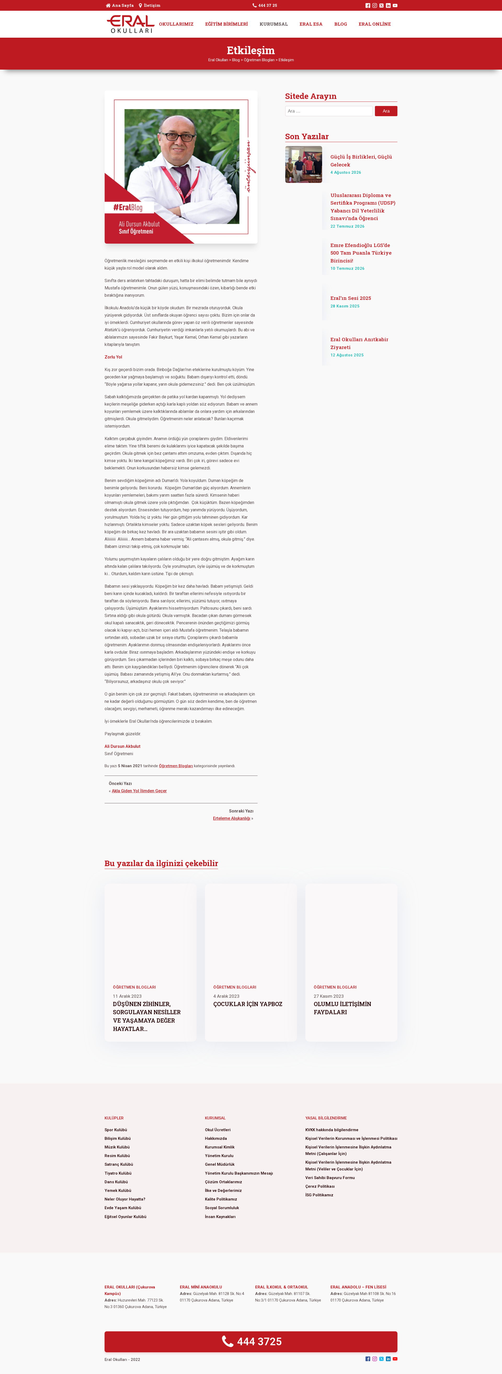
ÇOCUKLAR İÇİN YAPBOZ (247, 1003)
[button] (251, 1341)
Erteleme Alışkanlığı (231, 818)
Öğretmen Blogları (176, 766)
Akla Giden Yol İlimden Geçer (139, 790)
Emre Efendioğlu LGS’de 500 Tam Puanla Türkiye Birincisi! (361, 253)
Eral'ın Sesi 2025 (350, 298)
